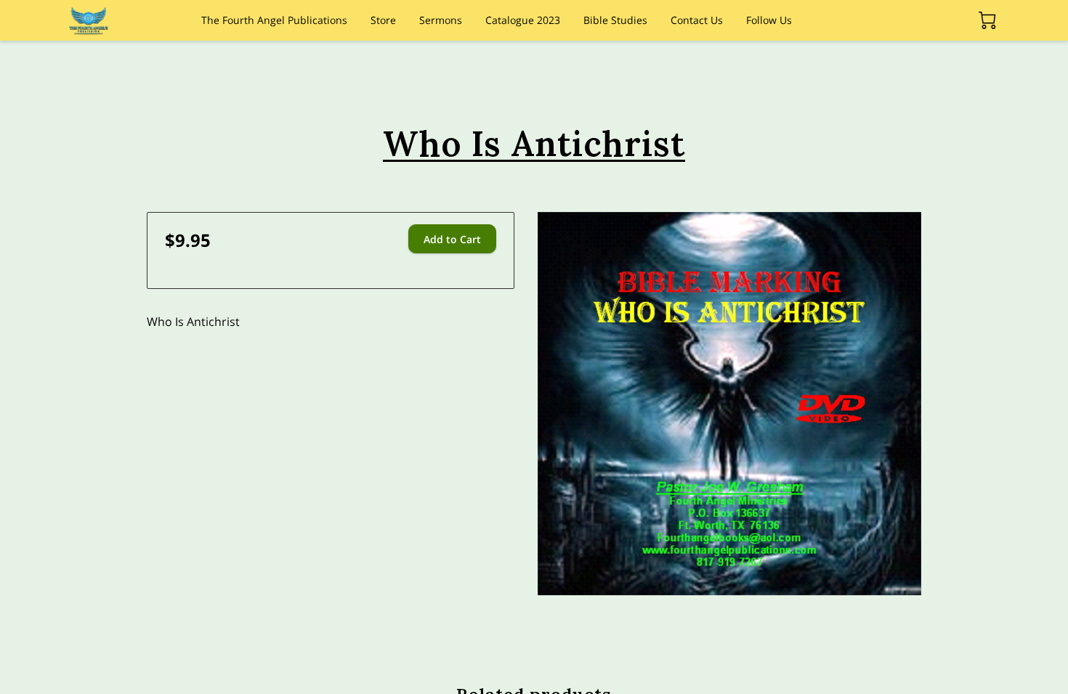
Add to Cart (452, 239)
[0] (987, 20)
